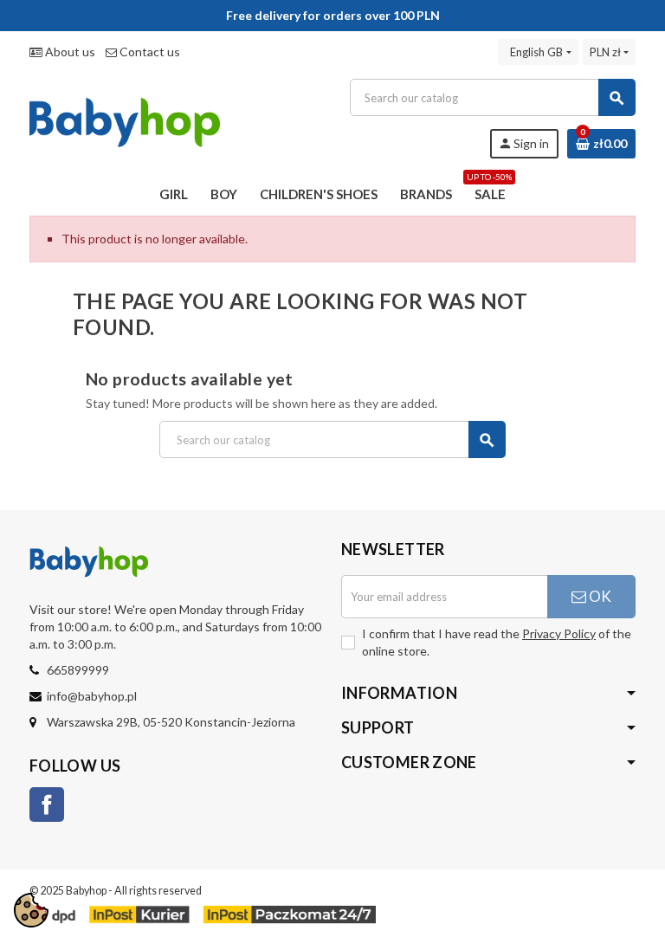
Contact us (148, 51)
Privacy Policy (559, 633)
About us (68, 51)
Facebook (46, 804)
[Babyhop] (124, 117)
